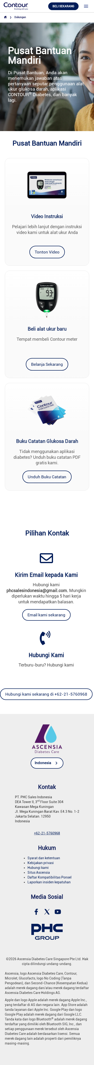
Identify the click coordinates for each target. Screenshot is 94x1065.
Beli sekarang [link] (63, 6)
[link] (16, 6)
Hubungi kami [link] (38, 868)
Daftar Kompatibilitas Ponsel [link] (49, 877)
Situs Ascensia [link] (38, 872)
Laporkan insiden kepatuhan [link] (49, 882)
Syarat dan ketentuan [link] (43, 858)
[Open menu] (86, 6)
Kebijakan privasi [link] (40, 863)
